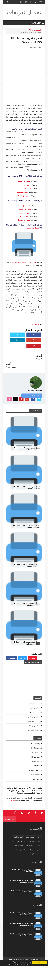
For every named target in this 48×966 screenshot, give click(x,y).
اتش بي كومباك (34, 726)
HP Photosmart (34, 770)
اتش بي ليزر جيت (33, 730)
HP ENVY (36, 752)
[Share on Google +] (33, 340)
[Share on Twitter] (17, 335)
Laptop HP (36, 779)
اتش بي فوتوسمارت (33, 721)
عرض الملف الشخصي (30, 395)
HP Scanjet (35, 775)
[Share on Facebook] (33, 335)
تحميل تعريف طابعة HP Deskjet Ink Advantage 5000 (26, 565)
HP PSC (36, 766)
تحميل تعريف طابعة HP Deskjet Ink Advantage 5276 (26, 488)
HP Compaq (35, 744)
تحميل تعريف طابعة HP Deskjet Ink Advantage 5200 (26, 449)
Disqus (22, 658)
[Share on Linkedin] (17, 340)
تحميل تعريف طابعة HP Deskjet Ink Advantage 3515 (21, 935)
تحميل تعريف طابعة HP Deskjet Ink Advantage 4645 (21, 881)
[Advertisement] (24, 80)
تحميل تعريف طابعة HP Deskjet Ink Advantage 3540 (21, 914)
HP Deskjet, (34, 47)
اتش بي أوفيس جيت (32, 703)
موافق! (39, 962)
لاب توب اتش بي (19, 849)
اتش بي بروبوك (34, 712)
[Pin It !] (33, 346)
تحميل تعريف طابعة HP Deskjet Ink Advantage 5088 (26, 643)
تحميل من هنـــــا (24, 181)
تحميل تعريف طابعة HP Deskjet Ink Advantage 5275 (26, 526)
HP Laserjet (35, 757)
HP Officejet (35, 761)
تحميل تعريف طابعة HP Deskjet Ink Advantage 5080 (26, 604)
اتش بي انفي (35, 708)
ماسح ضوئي (36, 854)
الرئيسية (38, 30)
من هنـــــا (11, 800)
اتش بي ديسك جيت (33, 717)
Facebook (11, 658)
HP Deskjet (31, 30)
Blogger (32, 658)
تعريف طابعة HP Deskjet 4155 (24, 262)
